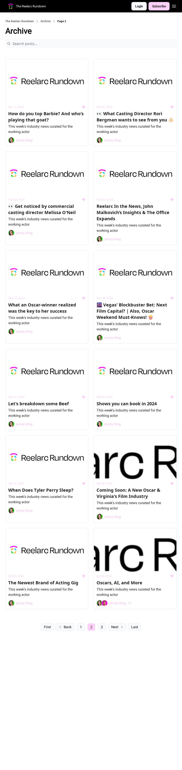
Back (67, 627)
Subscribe (159, 6)
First (47, 627)
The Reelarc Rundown (19, 21)
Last (134, 627)
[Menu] (174, 5)
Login (139, 6)
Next (114, 627)
